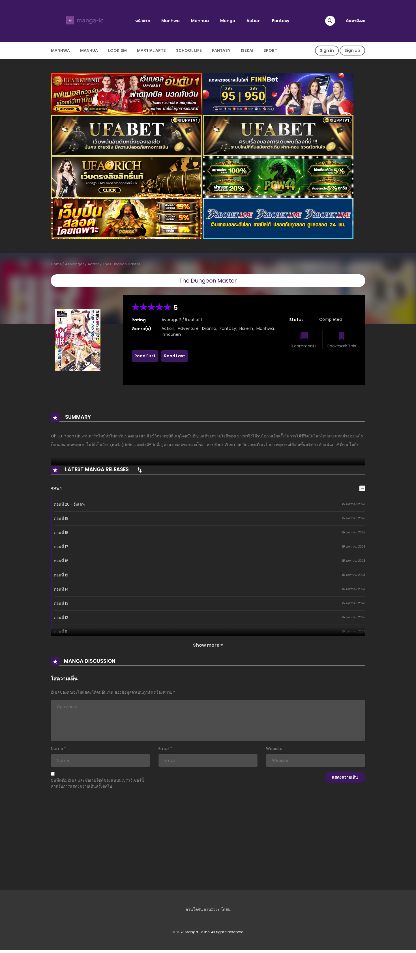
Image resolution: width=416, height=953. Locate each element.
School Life (189, 50)
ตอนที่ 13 (61, 603)
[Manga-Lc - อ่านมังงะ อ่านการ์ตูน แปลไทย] (84, 20)
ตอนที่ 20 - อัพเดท (69, 504)
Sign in (327, 50)
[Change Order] (139, 469)
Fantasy (281, 20)
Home (56, 264)
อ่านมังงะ (212, 909)
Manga (227, 20)
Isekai (247, 50)
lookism (117, 50)
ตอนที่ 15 (61, 575)
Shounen (172, 334)
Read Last (174, 356)
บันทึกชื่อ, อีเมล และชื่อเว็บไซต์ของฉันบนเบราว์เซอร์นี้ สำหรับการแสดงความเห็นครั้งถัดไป (97, 783)
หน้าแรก (142, 20)
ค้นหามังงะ (355, 20)
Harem (246, 328)
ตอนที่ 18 (61, 532)
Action (253, 20)
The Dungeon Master (121, 264)
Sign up (352, 50)
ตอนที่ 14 (61, 589)
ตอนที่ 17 (61, 547)
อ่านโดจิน (194, 909)
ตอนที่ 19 (61, 518)
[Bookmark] (341, 337)
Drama (209, 328)
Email (163, 748)
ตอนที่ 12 (61, 617)
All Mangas (75, 264)
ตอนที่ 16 (61, 561)
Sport (270, 50)
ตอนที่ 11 (60, 631)
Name (57, 748)
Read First (145, 356)
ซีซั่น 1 (56, 489)
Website (274, 748)
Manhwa (170, 20)
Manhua (200, 20)
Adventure (188, 328)
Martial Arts (151, 50)
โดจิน (226, 909)
